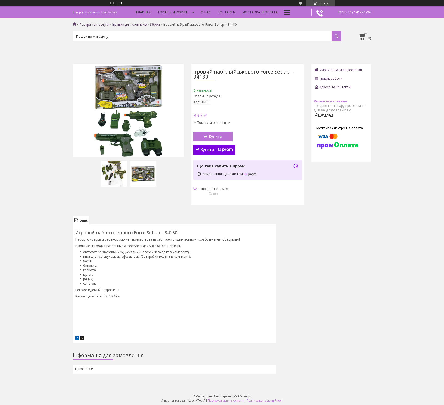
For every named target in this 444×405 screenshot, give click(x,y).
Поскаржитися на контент (226, 400)
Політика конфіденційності (265, 400)
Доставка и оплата (260, 12)
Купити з (209, 149)
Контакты (227, 12)
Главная (143, 12)
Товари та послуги (94, 24)
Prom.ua (245, 396)
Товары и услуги (172, 12)
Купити (215, 136)
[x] (82, 338)
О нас (206, 12)
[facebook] (77, 338)
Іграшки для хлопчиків (129, 24)
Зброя (155, 24)
